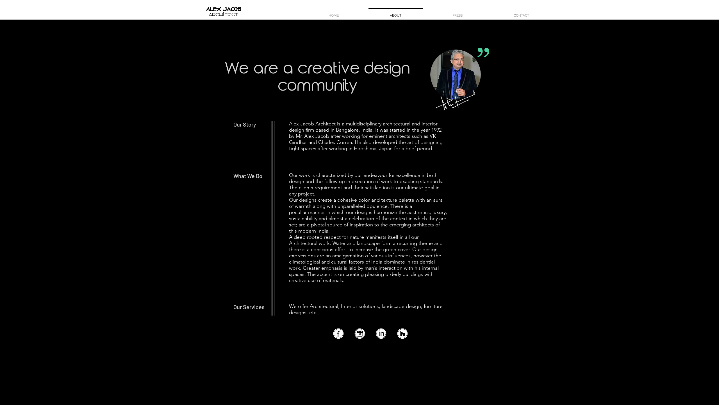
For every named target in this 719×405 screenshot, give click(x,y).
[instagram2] (359, 334)
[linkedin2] (381, 334)
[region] (457, 80)
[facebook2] (338, 334)
